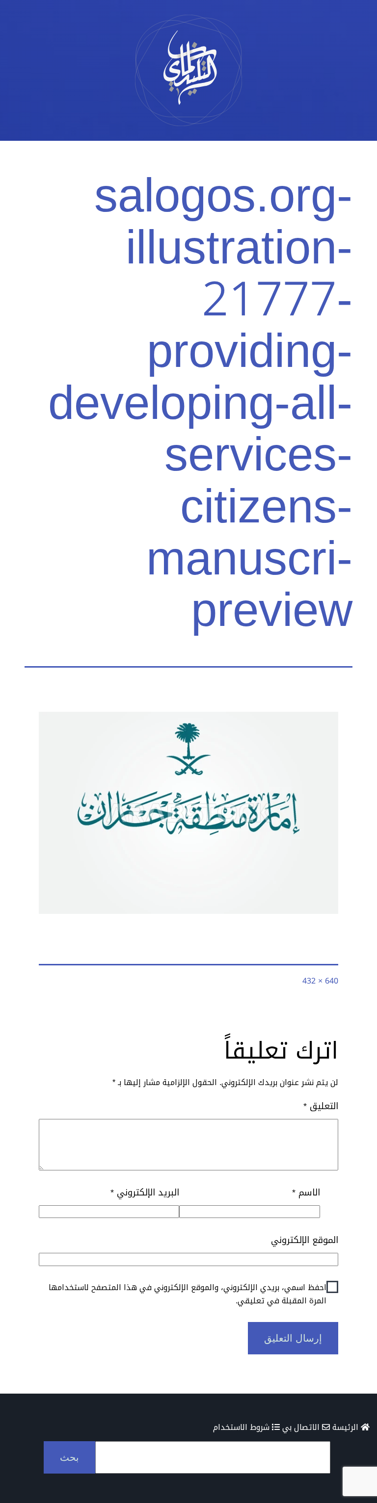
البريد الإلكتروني (144, 1192)
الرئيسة (346, 1427)
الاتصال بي (302, 1427)
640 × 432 (320, 980)
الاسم (306, 1192)
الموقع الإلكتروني (304, 1240)
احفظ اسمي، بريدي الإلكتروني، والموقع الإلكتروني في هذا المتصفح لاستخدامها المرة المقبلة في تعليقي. (187, 1294)
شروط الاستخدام (242, 1427)
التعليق (320, 1106)
